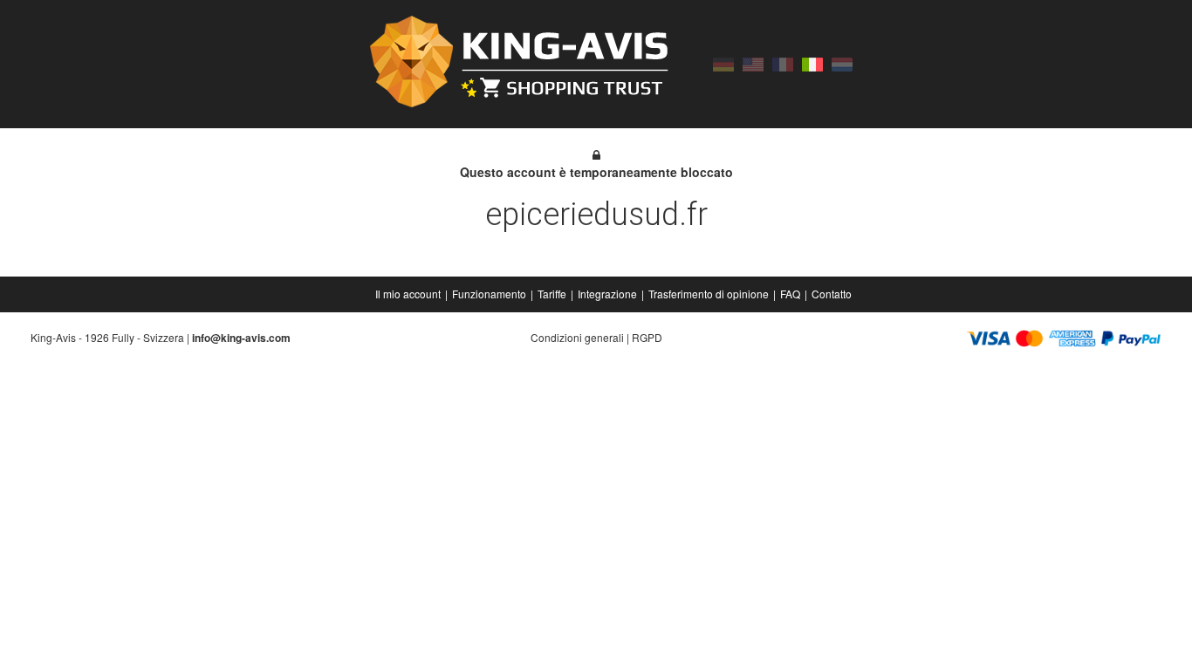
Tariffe (552, 293)
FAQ (790, 293)
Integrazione (607, 293)
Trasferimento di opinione (708, 293)
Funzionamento (489, 293)
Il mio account (408, 293)
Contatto (832, 293)
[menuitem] (409, 294)
